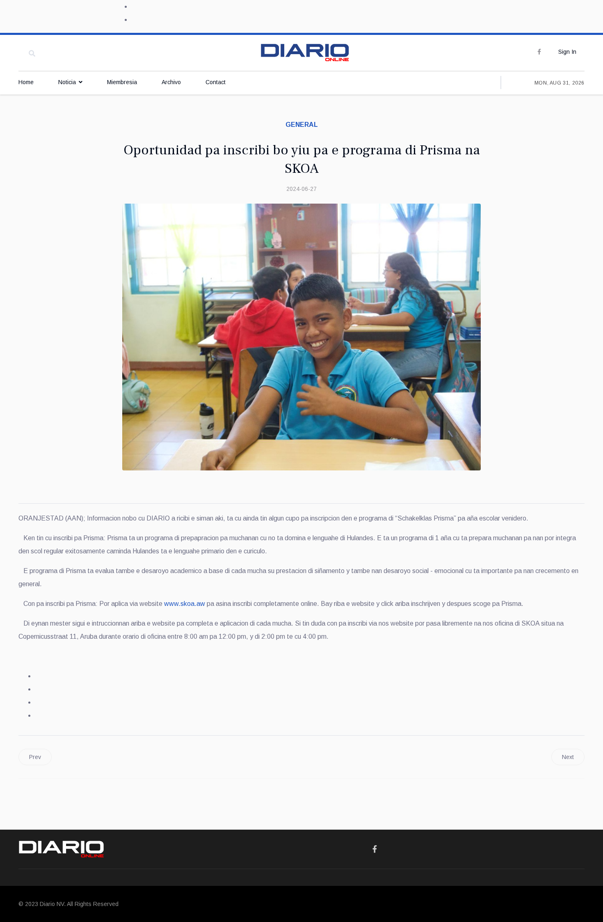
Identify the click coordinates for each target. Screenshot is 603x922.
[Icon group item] (374, 849)
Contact (216, 82)
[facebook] (539, 51)
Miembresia (122, 82)
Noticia (67, 82)
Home (26, 82)
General (302, 124)
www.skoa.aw (184, 603)
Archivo (171, 82)
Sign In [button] (567, 51)
